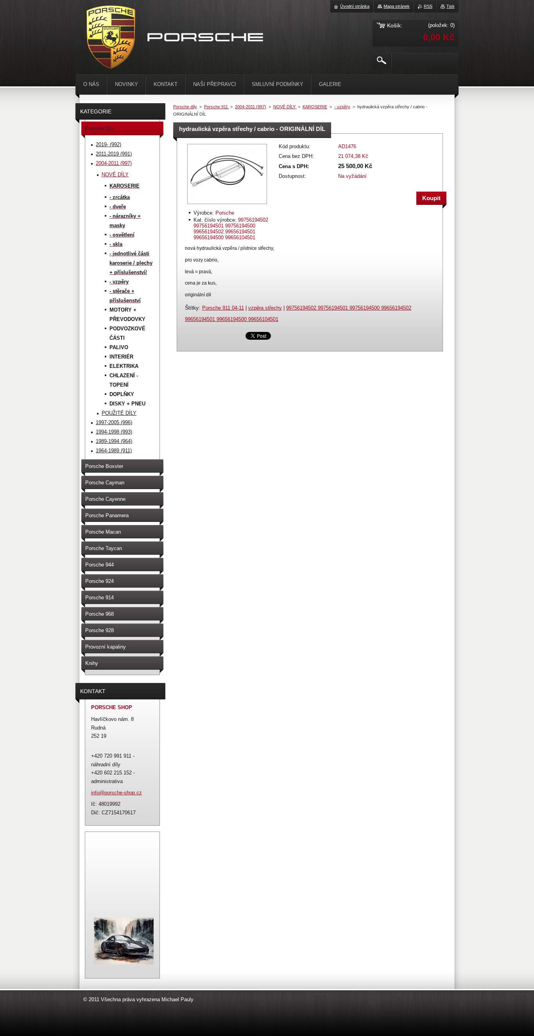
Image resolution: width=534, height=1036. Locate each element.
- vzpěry (342, 106)
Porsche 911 (216, 106)
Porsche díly (185, 106)
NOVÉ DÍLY (285, 106)
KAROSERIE (315, 106)
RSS (428, 6)
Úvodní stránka (354, 6)
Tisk (450, 6)
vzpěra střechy (265, 308)
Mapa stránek (396, 6)
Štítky (192, 308)
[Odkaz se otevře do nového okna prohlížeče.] (227, 205)
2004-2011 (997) (250, 106)
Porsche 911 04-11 (223, 308)
